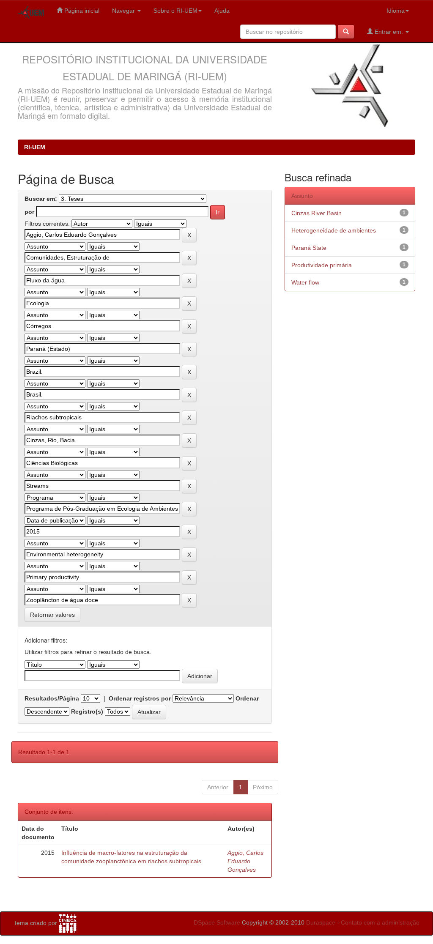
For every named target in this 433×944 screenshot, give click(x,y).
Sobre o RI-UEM (175, 10)
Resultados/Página (52, 698)
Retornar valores (52, 614)
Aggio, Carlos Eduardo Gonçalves (245, 861)
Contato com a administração (380, 922)
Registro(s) (87, 711)
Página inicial (81, 10)
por (29, 211)
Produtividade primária (321, 265)
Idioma (395, 10)
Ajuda (222, 10)
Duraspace (320, 922)
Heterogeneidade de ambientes (333, 230)
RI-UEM (34, 147)
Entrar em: (389, 31)
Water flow (305, 282)
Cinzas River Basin (316, 213)
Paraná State (308, 247)
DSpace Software (217, 922)
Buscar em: (41, 198)
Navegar (124, 10)
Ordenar (247, 698)
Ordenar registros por (140, 698)
